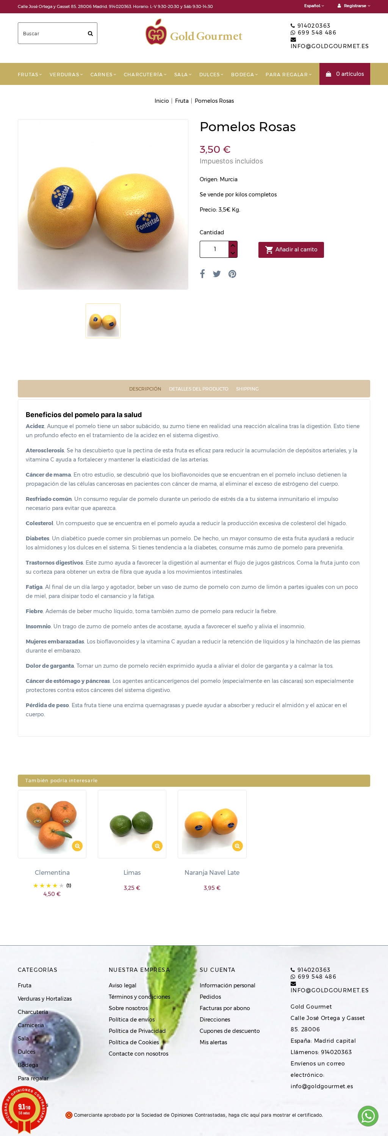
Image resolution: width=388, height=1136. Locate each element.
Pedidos (210, 996)
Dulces (209, 74)
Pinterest (232, 273)
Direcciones (215, 1019)
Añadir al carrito (291, 249)
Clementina (52, 872)
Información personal (227, 985)
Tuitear (217, 273)
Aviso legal (122, 985)
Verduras (64, 74)
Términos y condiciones (139, 996)
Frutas (28, 74)
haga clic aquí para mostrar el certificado (275, 1115)
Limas (132, 872)
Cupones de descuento (230, 1031)
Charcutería (143, 74)
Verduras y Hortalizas (45, 998)
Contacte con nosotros (138, 1053)
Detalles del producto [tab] (198, 389)
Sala (181, 74)
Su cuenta (218, 970)
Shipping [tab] (247, 389)
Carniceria (31, 1025)
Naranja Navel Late (212, 872)
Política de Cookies (134, 1042)
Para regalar (287, 74)
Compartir (202, 273)
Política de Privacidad (137, 1031)
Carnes (102, 74)
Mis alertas (213, 1042)
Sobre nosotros (128, 1008)
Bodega (242, 74)
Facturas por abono (225, 1008)
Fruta (24, 985)
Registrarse (355, 5)
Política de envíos (132, 1019)
